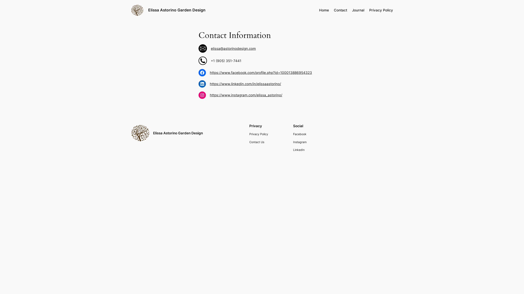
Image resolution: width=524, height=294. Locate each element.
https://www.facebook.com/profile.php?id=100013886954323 (261, 73)
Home (324, 10)
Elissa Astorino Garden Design (177, 10)
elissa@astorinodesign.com (233, 49)
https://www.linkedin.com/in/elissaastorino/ (245, 84)
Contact (340, 10)
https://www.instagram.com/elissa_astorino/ (246, 95)
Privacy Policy (381, 10)
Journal (358, 10)
